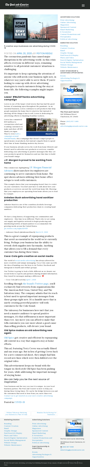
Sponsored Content (68, 27)
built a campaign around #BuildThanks (12, 136)
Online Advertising (68, 22)
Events (63, 76)
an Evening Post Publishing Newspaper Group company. (41, 463)
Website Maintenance (69, 67)
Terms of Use (73, 463)
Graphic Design (66, 53)
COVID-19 (19, 402)
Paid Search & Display (69, 55)
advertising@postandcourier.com (74, 126)
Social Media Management (71, 62)
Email (62, 51)
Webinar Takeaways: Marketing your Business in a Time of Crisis (16, 413)
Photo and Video (67, 58)
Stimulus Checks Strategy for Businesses (47, 413)
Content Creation (67, 48)
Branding (64, 46)
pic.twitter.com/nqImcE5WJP (16, 228)
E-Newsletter (65, 32)
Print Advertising (67, 20)
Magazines (64, 25)
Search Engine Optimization (71, 60)
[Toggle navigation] (83, 6)
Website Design (66, 65)
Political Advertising (68, 39)
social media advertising (25, 260)
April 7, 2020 (31, 280)
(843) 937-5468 (72, 121)
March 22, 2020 (42, 232)
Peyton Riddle (45, 53)
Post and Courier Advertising (17, 463)
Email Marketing (67, 30)
